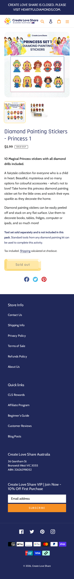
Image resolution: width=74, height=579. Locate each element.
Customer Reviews (20, 426)
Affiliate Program (18, 405)
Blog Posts (14, 436)
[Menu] (67, 21)
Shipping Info (16, 325)
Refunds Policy (17, 356)
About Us (14, 367)
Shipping (25, 250)
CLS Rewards (16, 395)
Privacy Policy (17, 335)
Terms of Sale (16, 346)
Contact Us (15, 315)
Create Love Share (41, 565)
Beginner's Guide (18, 415)
